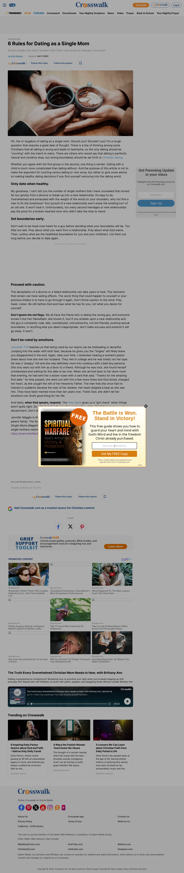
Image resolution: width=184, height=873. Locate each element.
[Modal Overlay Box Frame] (92, 436)
